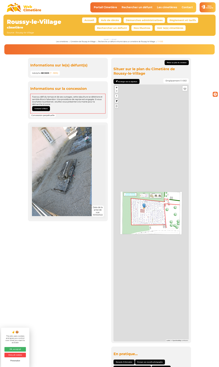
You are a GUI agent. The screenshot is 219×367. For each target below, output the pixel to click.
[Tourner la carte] (116, 96)
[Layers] (184, 88)
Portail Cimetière (105, 7)
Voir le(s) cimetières (170, 27)
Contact (187, 7)
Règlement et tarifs (182, 20)
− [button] (116, 90)
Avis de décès (110, 20)
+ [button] (116, 87)
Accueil (89, 20)
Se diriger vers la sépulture (127, 82)
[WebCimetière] (24, 11)
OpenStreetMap (176, 340)
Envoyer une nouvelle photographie (150, 362)
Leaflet (168, 340)
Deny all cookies (15, 355)
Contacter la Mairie (41, 108)
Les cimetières (167, 7)
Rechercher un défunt (137, 7)
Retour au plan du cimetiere (176, 62)
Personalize (15, 361)
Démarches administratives (144, 20)
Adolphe (40, 73)
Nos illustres (142, 27)
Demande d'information (124, 362)
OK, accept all (15, 349)
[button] (116, 101)
